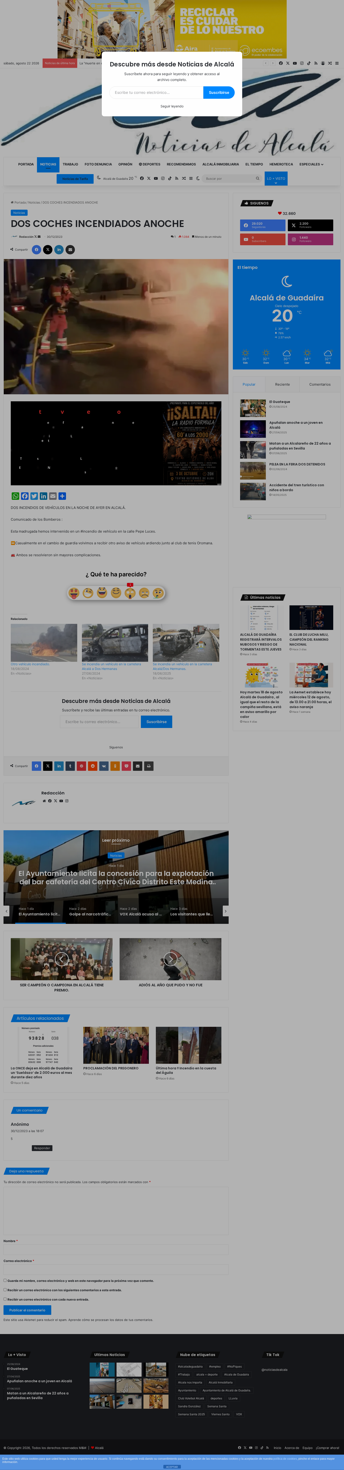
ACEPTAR (172, 1467)
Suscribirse (219, 92)
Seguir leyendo (172, 106)
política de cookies (285, 1458)
